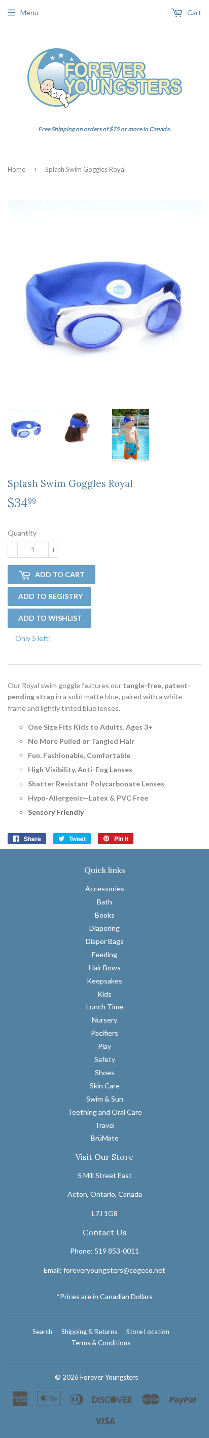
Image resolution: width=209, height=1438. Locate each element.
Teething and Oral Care (104, 1112)
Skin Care (105, 1085)
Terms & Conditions (101, 1343)
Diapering (104, 928)
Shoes (105, 1072)
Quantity (22, 532)
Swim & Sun (104, 1098)
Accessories (104, 888)
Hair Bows (105, 967)
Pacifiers (104, 1033)
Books (105, 915)
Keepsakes (104, 980)
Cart (193, 12)
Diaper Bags (105, 941)
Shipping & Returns (89, 1332)
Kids (104, 994)
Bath (104, 901)
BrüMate (105, 1137)
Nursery (104, 1019)
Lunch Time (104, 1006)
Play (104, 1046)
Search (42, 1332)
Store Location (147, 1332)
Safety (104, 1059)
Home (16, 169)
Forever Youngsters (109, 1377)
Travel (105, 1125)
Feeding (104, 954)
